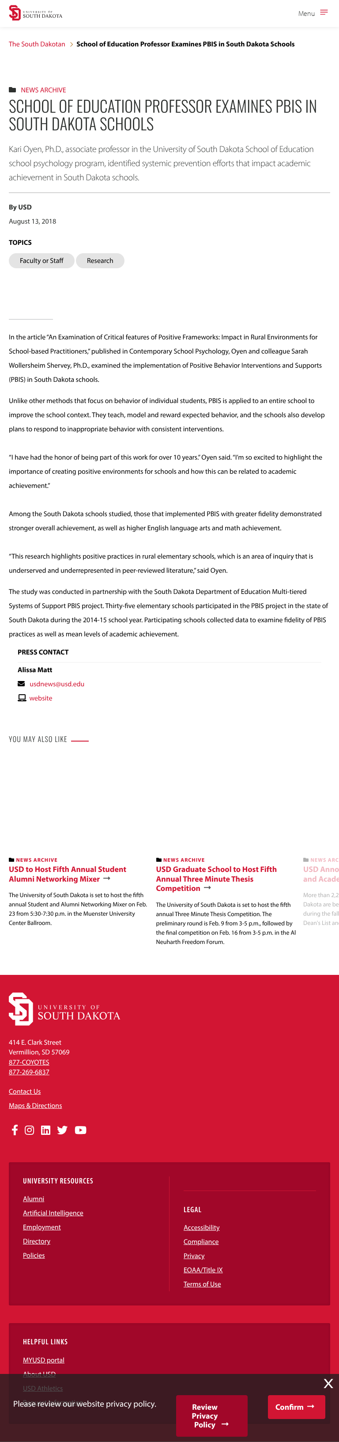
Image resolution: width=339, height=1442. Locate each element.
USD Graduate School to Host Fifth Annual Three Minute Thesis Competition (216, 878)
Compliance (201, 1241)
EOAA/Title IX (203, 1270)
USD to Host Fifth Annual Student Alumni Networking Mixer (67, 873)
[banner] (79, 843)
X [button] (328, 1383)
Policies (34, 1255)
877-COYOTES (29, 1062)
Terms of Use (202, 1284)
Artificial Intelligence (53, 1213)
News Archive (43, 90)
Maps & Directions (35, 1105)
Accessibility (202, 1227)
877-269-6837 (29, 1072)
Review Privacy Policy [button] (205, 1416)
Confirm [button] (289, 1407)
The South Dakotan (37, 44)
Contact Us (25, 1091)
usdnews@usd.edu (57, 684)
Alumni (33, 1199)
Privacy (194, 1256)
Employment (42, 1227)
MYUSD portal (43, 1360)
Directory (36, 1241)
